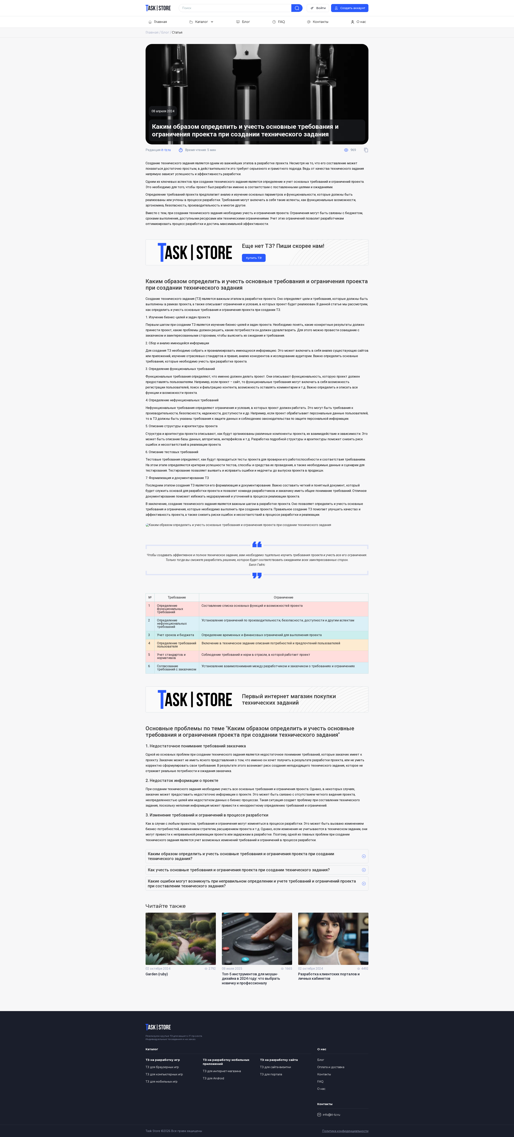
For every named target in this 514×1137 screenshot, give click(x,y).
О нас (321, 1089)
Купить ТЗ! (254, 258)
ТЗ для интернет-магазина (222, 1071)
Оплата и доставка (330, 1067)
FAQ (320, 1081)
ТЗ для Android (213, 1078)
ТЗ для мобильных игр (161, 1081)
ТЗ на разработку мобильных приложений (226, 1062)
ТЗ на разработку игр (163, 1060)
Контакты (324, 1074)
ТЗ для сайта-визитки (275, 1067)
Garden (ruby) (157, 974)
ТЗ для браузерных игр (162, 1067)
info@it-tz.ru (331, 1115)
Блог (320, 1060)
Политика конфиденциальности (345, 1131)
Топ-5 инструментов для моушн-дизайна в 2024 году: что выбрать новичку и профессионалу (251, 978)
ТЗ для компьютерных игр (164, 1074)
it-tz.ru (166, 150)
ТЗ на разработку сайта (279, 1060)
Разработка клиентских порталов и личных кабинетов (329, 976)
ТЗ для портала (271, 1074)
